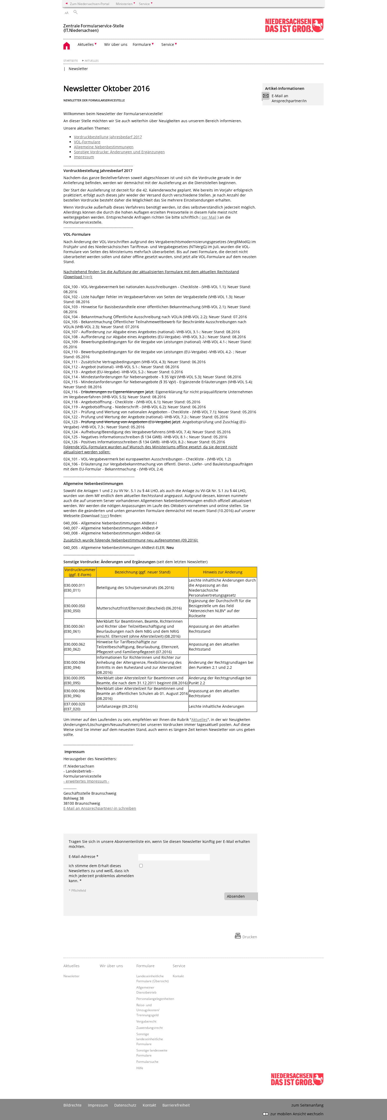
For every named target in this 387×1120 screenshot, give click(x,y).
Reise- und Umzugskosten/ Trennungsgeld (147, 1010)
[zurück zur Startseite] (93, 26)
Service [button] (167, 44)
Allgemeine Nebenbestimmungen (103, 146)
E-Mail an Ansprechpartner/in (289, 98)
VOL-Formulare (87, 141)
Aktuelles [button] (86, 44)
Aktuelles (91, 60)
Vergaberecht (146, 1021)
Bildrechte (72, 1105)
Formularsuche (147, 1061)
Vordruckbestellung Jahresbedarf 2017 (108, 136)
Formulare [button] (142, 44)
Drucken (249, 936)
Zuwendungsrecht (149, 1027)
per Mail (209, 217)
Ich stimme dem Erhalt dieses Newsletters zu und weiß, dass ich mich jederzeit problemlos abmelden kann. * (101, 873)
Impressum (84, 156)
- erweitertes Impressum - (86, 781)
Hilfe (139, 1068)
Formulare (145, 965)
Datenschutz (125, 1105)
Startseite (70, 60)
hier (86, 276)
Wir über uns (115, 44)
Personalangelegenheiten (155, 998)
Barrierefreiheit (176, 1105)
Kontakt (178, 976)
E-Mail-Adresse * (83, 856)
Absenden (236, 896)
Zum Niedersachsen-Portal (89, 4)
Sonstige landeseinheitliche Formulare (149, 1039)
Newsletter (78, 68)
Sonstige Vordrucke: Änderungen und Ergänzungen (119, 151)
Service (179, 965)
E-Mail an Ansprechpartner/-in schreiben (99, 808)
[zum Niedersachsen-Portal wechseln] (294, 31)
